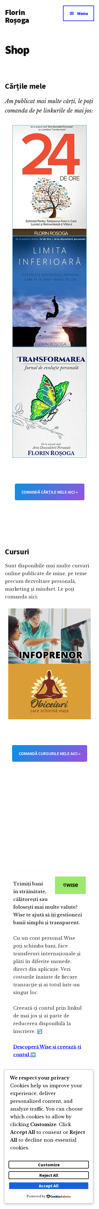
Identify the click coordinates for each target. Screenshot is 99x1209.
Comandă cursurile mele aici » (50, 753)
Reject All (48, 1175)
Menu (82, 13)
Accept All (49, 1185)
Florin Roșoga (17, 16)
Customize (49, 1164)
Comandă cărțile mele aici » (49, 492)
